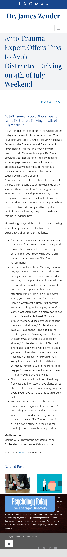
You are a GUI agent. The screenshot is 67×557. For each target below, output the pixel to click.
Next (57, 101)
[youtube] (55, 548)
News (21, 452)
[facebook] (38, 548)
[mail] (61, 548)
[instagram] (50, 548)
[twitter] (44, 548)
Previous (46, 101)
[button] (7, 483)
